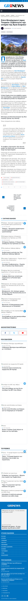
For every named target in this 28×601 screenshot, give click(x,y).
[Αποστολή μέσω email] (23, 187)
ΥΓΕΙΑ (2, 553)
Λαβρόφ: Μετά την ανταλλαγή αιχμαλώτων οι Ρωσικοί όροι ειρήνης (12, 277)
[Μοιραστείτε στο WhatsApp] (17, 187)
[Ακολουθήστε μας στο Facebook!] (22, 1)
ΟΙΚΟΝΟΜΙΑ (4, 544)
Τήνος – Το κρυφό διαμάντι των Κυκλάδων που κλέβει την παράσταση (12, 458)
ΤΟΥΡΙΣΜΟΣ (5, 448)
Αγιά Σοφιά (6, 107)
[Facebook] (5, 333)
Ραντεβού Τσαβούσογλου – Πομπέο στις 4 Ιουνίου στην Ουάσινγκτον (13, 265)
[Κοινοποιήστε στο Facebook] (6, 187)
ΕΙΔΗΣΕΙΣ (7, 15)
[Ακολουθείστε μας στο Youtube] (7, 596)
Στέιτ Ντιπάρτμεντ (19, 71)
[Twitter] (14, 333)
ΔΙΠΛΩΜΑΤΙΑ (5, 179)
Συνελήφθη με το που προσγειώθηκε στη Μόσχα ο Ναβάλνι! (14, 317)
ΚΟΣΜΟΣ (3, 31)
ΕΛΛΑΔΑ (3, 536)
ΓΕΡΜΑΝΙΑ (4, 540)
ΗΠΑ (11, 179)
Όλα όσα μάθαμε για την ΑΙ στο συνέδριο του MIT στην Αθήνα (12, 389)
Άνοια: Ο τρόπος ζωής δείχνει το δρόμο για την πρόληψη (12, 430)
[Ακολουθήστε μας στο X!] (24, 1)
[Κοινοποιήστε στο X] (11, 187)
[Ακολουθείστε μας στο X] (5, 596)
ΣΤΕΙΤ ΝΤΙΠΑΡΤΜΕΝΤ (21, 181)
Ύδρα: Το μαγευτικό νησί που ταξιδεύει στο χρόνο (11, 485)
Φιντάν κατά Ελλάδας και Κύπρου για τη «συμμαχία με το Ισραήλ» (13, 409)
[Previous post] (3, 197)
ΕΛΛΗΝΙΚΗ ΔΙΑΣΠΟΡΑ (6, 546)
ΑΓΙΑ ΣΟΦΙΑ (7, 177)
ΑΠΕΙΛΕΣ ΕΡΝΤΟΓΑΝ (15, 177)
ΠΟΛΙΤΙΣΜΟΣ (9, 31)
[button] (27, 10)
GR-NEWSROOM (7, 28)
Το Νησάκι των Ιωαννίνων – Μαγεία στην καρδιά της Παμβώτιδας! (13, 476)
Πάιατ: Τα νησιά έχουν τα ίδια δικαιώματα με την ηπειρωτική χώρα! (17, 197)
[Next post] (24, 208)
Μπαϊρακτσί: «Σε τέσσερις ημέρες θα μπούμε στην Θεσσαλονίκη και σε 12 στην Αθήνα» (14, 292)
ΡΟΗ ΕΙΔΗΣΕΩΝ (6, 339)
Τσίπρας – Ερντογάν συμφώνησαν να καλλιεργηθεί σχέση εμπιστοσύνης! (13, 230)
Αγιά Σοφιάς (15, 84)
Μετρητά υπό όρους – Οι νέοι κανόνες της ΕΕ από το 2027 (11, 527)
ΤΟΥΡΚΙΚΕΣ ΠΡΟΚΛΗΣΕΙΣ (8, 184)
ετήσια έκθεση (16, 86)
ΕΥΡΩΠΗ (3, 538)
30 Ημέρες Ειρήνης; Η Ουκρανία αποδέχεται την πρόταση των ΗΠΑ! (13, 242)
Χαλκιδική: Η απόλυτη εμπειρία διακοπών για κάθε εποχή (12, 495)
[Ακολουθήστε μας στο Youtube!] (27, 1)
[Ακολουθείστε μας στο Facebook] (2, 596)
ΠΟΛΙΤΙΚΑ (3, 542)
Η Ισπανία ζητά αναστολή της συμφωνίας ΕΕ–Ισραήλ (11, 368)
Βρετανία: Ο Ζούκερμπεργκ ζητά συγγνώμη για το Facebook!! (12, 305)
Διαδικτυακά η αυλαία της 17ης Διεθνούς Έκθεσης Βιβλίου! (12, 253)
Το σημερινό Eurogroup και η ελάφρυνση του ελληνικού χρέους (10, 208)
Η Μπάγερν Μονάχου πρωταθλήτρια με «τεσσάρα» (11, 563)
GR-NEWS (6, 598)
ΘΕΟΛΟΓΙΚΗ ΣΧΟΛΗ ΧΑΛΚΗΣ (8, 181)
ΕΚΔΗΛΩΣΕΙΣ (4, 555)
